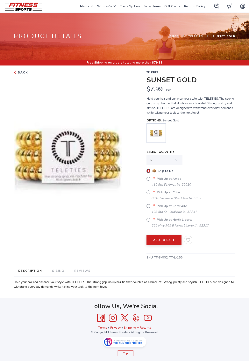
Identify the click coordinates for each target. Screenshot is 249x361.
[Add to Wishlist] (188, 240)
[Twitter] (124, 318)
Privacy (115, 328)
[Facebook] (101, 318)
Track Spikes (130, 6)
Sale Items (152, 6)
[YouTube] (148, 318)
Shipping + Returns (137, 328)
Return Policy (194, 6)
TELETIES (195, 36)
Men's (84, 6)
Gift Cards (172, 6)
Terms (102, 328)
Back (22, 72)
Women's (104, 6)
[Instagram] (113, 318)
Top (125, 353)
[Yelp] (136, 318)
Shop (174, 36)
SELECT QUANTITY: (160, 152)
